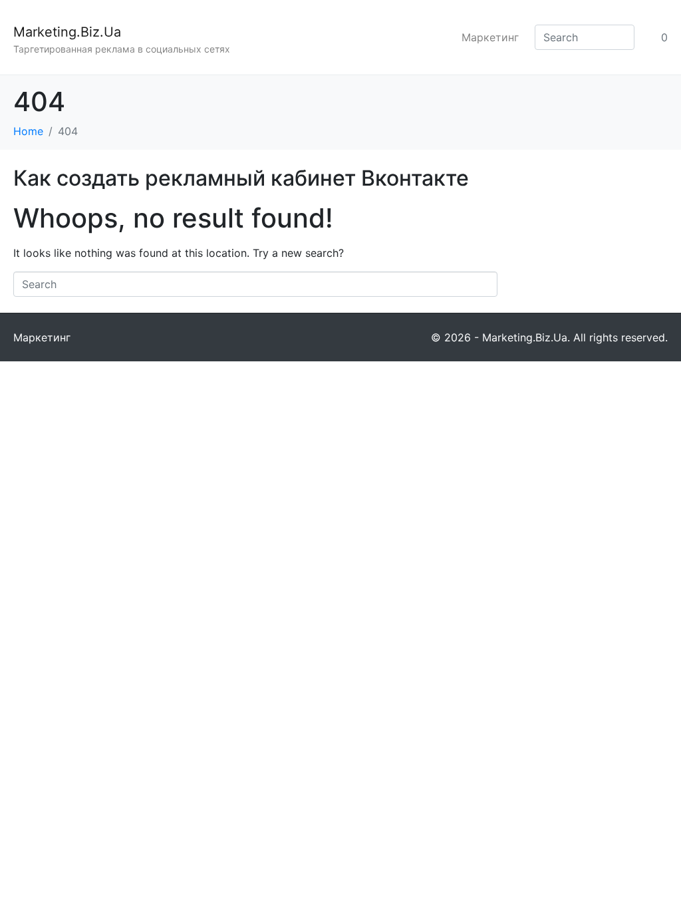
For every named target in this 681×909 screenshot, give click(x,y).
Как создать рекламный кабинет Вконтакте (241, 178)
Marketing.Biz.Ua (67, 32)
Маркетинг (490, 37)
